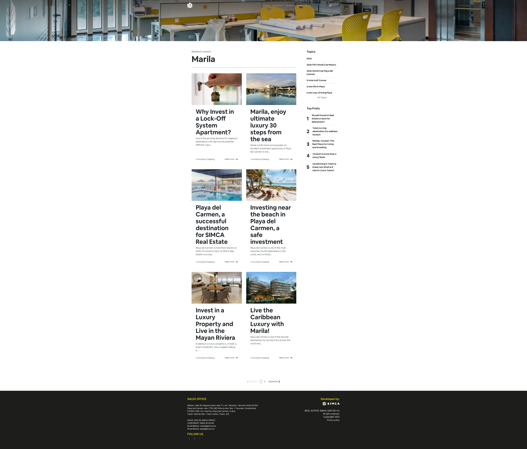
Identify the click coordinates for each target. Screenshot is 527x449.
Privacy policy (333, 420)
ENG (334, 5)
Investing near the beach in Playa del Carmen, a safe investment (270, 225)
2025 (309, 58)
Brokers (290, 5)
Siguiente (273, 381)
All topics (322, 97)
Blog (299, 5)
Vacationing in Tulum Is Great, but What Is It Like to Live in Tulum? (324, 167)
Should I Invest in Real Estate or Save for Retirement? (323, 118)
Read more (229, 159)
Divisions (277, 5)
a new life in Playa (316, 86)
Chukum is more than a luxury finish (324, 156)
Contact (322, 5)
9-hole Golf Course (316, 80)
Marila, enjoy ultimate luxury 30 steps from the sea (268, 125)
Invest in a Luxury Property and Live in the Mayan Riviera (215, 324)
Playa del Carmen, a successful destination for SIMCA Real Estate (212, 225)
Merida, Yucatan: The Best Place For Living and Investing (323, 144)
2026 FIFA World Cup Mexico (321, 64)
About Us (310, 5)
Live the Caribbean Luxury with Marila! (267, 320)
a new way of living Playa (319, 92)
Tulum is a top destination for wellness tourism (324, 131)
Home (266, 5)
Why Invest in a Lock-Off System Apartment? (215, 122)
